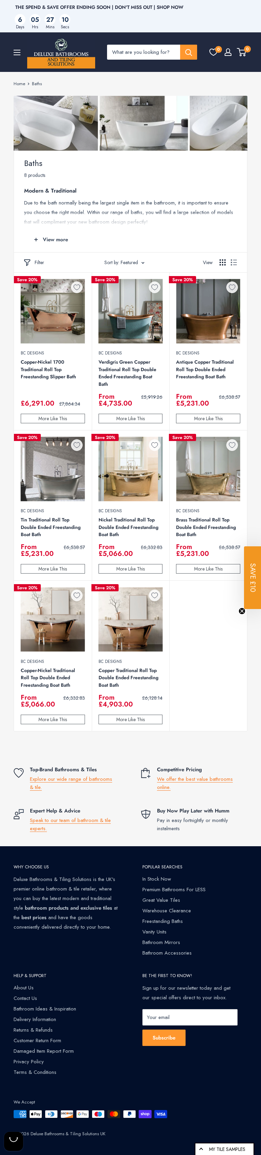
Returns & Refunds (33, 1030)
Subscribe (164, 1038)
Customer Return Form (37, 1040)
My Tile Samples (227, 1149)
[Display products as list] (234, 262)
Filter (39, 262)
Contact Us (25, 998)
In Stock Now (156, 879)
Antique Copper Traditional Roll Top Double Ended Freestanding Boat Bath (205, 369)
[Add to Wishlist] (77, 287)
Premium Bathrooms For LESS (174, 889)
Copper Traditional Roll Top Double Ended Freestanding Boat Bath (128, 677)
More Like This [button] (52, 418)
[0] (213, 52)
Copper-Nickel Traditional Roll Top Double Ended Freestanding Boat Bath (48, 677)
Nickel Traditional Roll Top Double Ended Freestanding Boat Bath (128, 527)
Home (19, 83)
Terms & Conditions (35, 1072)
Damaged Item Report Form (44, 1051)
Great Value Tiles (161, 900)
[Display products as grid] (223, 262)
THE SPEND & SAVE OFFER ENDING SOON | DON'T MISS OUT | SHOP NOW (99, 7)
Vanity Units (154, 932)
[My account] (228, 52)
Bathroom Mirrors (161, 942)
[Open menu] (17, 52)
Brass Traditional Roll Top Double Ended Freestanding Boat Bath (206, 527)
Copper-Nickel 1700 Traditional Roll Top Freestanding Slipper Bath (48, 369)
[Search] (188, 52)
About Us (24, 987)
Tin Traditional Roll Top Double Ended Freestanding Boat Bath (51, 527)
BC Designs (32, 353)
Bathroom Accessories (167, 953)
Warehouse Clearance (166, 910)
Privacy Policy (29, 1061)
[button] (252, 577)
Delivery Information (35, 1019)
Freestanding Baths (162, 921)
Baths (37, 83)
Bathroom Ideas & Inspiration (45, 1009)
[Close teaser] (242, 611)
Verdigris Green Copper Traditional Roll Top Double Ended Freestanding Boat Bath (127, 373)
